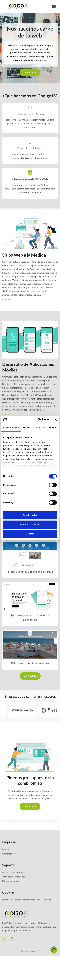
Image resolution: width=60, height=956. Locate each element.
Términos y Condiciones (13, 876)
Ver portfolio (30, 676)
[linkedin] (12, 938)
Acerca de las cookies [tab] (46, 427)
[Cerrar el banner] (56, 420)
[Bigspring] (30, 914)
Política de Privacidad (12, 872)
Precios (5, 849)
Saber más (7, 299)
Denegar (30, 533)
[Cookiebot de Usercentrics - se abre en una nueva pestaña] (38, 420)
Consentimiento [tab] (11, 427)
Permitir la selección (30, 524)
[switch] (53, 485)
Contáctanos (30, 72)
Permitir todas (30, 515)
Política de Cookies (11, 880)
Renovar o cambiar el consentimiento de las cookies (26, 899)
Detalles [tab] (27, 427)
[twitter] (4, 938)
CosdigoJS (34, 951)
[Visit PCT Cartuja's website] (41, 710)
